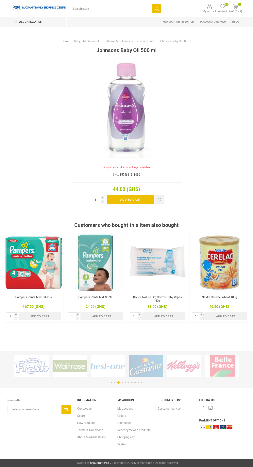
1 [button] (111, 382)
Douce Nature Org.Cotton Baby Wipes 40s (157, 298)
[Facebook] (203, 408)
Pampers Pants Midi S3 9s (95, 297)
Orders (121, 416)
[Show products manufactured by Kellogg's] (184, 366)
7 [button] (131, 382)
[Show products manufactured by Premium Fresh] (31, 366)
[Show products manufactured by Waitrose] (70, 366)
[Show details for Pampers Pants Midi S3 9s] (95, 262)
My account (209, 11)
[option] (31, 366)
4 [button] (122, 382)
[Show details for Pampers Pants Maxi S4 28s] (33, 262)
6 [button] (128, 382)
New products (86, 423)
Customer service (169, 408)
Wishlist (122, 444)
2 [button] (114, 382)
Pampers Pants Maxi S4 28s (33, 297)
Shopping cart (126, 437)
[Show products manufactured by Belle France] (222, 366)
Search (156, 8)
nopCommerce (99, 462)
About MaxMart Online (91, 437)
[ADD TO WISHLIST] (159, 199)
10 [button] (141, 382)
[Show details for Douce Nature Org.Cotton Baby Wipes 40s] (157, 262)
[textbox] (110, 8)
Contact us (84, 408)
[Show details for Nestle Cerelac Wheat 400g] (219, 262)
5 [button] (125, 382)
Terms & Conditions (90, 430)
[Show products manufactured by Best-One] (108, 366)
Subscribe (66, 409)
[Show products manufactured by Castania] (146, 366)
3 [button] (118, 382)
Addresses (124, 423)
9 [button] (138, 382)
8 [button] (135, 382)
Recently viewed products (134, 430)
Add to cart (130, 199)
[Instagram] (210, 408)
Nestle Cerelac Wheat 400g (219, 297)
